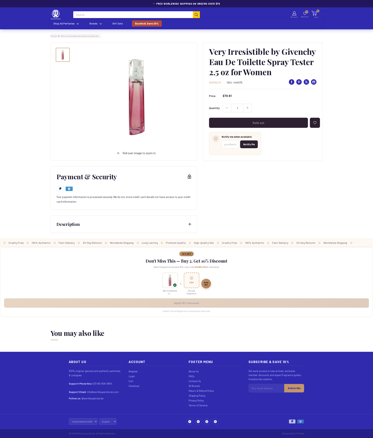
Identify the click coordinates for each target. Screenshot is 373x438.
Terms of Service (198, 405)
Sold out (258, 122)
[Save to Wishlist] (315, 123)
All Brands (194, 385)
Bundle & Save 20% (147, 23)
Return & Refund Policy (201, 390)
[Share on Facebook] (291, 82)
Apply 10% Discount (186, 303)
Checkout (134, 385)
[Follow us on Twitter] (198, 421)
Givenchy (215, 82)
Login (132, 376)
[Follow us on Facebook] (189, 421)
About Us (194, 371)
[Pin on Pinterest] (299, 82)
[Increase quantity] (247, 108)
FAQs (191, 376)
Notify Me (249, 144)
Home (54, 36)
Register (133, 371)
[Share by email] (313, 82)
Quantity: (214, 107)
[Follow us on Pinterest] (215, 421)
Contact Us (195, 381)
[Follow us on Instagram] (207, 421)
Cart (131, 381)
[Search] (196, 14)
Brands (94, 23)
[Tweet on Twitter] (306, 82)
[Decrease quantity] (227, 108)
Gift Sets (117, 23)
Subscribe (294, 388)
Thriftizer (299, 433)
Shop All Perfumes (64, 23)
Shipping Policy (197, 395)
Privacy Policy (196, 400)
